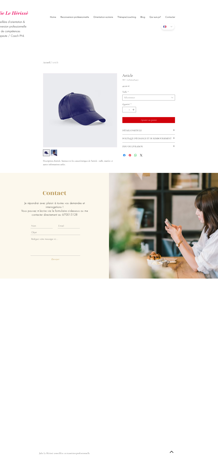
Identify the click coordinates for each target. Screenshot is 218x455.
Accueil (46, 62)
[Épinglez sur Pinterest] (130, 155)
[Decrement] (124, 109)
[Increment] (134, 109)
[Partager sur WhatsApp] (135, 155)
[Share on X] (141, 155)
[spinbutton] (129, 109)
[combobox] (148, 97)
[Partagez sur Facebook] (124, 155)
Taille (125, 92)
